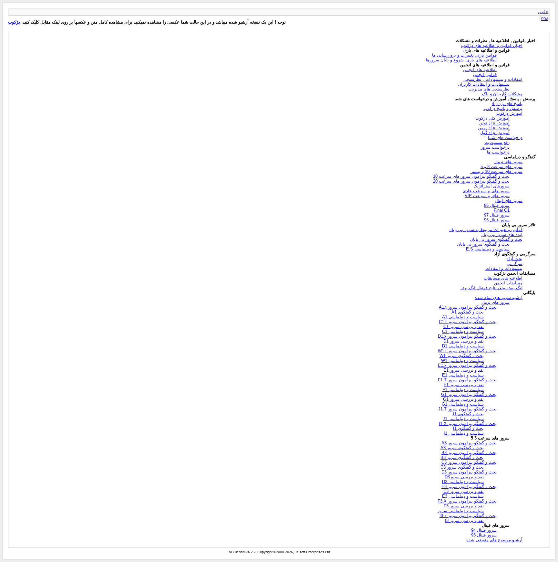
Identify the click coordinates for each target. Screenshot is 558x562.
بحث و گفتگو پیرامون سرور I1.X (468, 423)
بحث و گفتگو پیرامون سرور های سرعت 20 (471, 181)
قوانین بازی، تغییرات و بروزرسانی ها (464, 55)
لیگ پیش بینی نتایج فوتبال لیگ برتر (491, 287)
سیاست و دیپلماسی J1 (463, 418)
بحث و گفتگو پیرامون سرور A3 (469, 442)
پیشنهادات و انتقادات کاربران (484, 84)
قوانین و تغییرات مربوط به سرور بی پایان (485, 229)
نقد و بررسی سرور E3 (463, 491)
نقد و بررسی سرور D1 (463, 341)
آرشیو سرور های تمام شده (498, 297)
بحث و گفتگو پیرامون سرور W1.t (467, 350)
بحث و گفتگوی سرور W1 (461, 355)
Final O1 (502, 210)
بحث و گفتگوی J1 (468, 413)
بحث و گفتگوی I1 (468, 428)
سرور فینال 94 (484, 530)
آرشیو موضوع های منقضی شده (494, 539)
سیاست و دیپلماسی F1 (463, 389)
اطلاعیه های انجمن (480, 69)
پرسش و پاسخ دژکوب (502, 108)
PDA (544, 19)
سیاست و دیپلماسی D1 (463, 346)
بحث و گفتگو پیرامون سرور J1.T (467, 409)
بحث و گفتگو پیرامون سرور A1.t (468, 307)
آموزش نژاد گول (495, 132)
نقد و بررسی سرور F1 (464, 384)
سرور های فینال (508, 200)
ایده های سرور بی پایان (501, 234)
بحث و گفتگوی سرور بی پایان (496, 239)
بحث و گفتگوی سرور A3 (462, 447)
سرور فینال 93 (484, 535)
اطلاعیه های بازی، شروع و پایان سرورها (461, 60)
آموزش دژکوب (509, 113)
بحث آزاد (514, 258)
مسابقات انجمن (508, 283)
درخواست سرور (495, 147)
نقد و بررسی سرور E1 (463, 370)
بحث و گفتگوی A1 (467, 312)
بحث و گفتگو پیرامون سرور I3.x (468, 515)
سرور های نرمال (507, 161)
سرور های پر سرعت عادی (486, 190)
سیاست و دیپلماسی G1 (463, 404)
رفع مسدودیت (497, 142)
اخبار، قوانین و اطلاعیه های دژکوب (491, 45)
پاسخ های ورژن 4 (507, 103)
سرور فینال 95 (497, 219)
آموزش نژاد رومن (494, 127)
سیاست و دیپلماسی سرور (461, 510)
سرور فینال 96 (497, 205)
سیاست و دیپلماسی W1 (462, 360)
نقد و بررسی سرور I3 (464, 520)
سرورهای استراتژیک (491, 186)
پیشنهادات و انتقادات (503, 268)
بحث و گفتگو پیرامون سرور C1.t (468, 321)
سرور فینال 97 (497, 215)
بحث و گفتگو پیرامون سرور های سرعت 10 (471, 176)
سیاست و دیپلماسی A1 (463, 316)
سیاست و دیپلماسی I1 (464, 433)
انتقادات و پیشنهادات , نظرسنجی (492, 79)
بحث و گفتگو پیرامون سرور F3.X (467, 501)
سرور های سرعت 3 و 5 (501, 166)
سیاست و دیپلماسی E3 (463, 496)
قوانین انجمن (485, 74)
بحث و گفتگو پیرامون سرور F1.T (467, 379)
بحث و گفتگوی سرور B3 (462, 457)
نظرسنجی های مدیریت (489, 89)
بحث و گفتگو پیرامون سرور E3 (469, 486)
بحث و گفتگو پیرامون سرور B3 (469, 452)
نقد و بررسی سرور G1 (463, 399)
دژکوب (543, 12)
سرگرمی (514, 263)
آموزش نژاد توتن (494, 123)
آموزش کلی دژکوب (492, 118)
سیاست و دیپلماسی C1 (463, 331)
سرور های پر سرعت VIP (487, 195)
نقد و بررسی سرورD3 (464, 476)
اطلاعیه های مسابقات (503, 278)
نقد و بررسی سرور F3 (464, 506)
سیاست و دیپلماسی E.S (488, 249)
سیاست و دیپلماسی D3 (463, 481)
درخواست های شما (505, 137)
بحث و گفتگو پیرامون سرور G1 (469, 394)
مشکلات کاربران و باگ (502, 93)
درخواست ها (498, 152)
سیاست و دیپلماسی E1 (463, 375)
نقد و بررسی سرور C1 (463, 326)
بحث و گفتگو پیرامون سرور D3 (469, 472)
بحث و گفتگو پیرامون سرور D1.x (467, 336)
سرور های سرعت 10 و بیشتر (496, 171)
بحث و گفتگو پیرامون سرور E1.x (467, 365)
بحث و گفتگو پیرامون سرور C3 (469, 462)
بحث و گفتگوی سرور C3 (462, 467)
